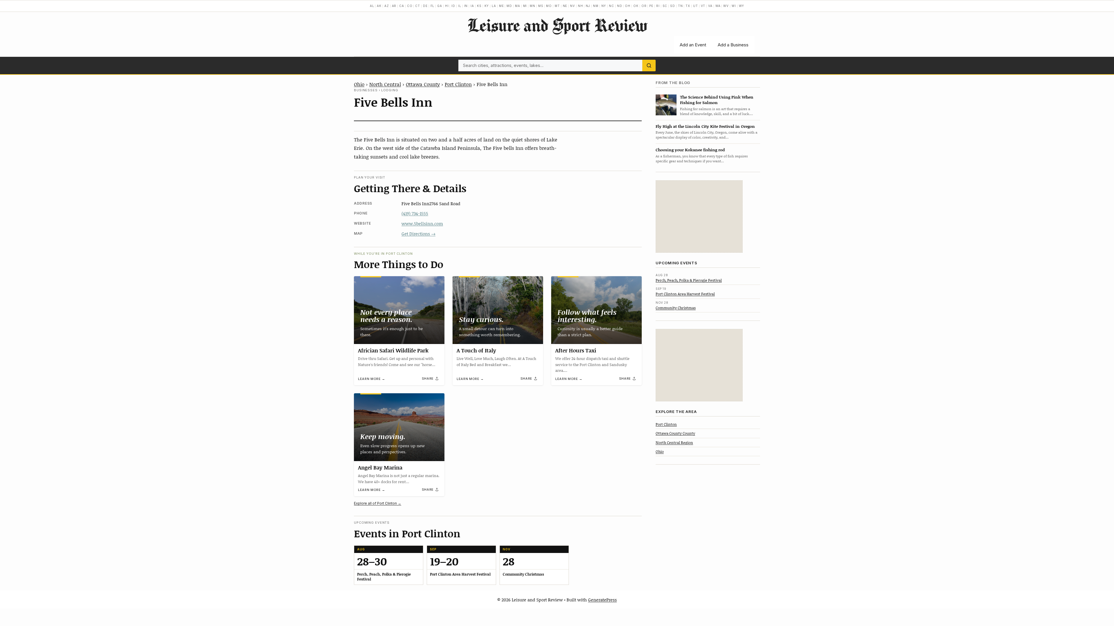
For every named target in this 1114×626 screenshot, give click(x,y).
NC (611, 6)
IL (459, 6)
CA (401, 6)
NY (603, 6)
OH (627, 6)
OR (644, 6)
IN (466, 6)
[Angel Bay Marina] (399, 427)
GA (439, 6)
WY (741, 6)
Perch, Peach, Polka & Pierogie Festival (689, 280)
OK (636, 6)
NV (572, 6)
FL (433, 6)
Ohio (359, 84)
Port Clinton (458, 84)
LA (494, 6)
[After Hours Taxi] (596, 310)
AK (379, 6)
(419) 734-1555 (415, 213)
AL (372, 6)
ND (619, 6)
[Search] (649, 65)
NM (595, 6)
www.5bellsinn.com (422, 223)
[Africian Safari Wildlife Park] (399, 310)
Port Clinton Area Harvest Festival (685, 293)
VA (710, 6)
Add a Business (733, 45)
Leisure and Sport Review (557, 24)
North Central (385, 84)
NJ (588, 6)
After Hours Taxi (575, 350)
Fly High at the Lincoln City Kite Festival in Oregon (705, 126)
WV (726, 6)
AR (394, 6)
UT (695, 6)
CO (410, 6)
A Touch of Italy (476, 350)
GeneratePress (602, 599)
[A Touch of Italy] (498, 310)
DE (425, 6)
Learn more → (371, 379)
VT (703, 6)
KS (479, 6)
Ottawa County (423, 84)
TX (688, 6)
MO (549, 6)
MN (532, 6)
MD (509, 6)
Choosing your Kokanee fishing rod (690, 150)
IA (472, 6)
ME (501, 6)
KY (486, 6)
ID (453, 6)
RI (658, 6)
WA (718, 6)
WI (734, 6)
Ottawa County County (675, 433)
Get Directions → (418, 233)
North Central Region (674, 442)
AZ (386, 6)
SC (665, 6)
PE (651, 6)
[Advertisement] (699, 216)
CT (417, 6)
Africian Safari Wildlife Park (393, 350)
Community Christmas (676, 307)
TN (680, 6)
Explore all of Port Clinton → (377, 503)
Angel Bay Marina (380, 467)
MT (557, 6)
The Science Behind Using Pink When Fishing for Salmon (716, 99)
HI (447, 6)
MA (517, 6)
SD (672, 6)
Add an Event (693, 45)
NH (580, 6)
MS (540, 6)
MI (525, 6)
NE (565, 6)
